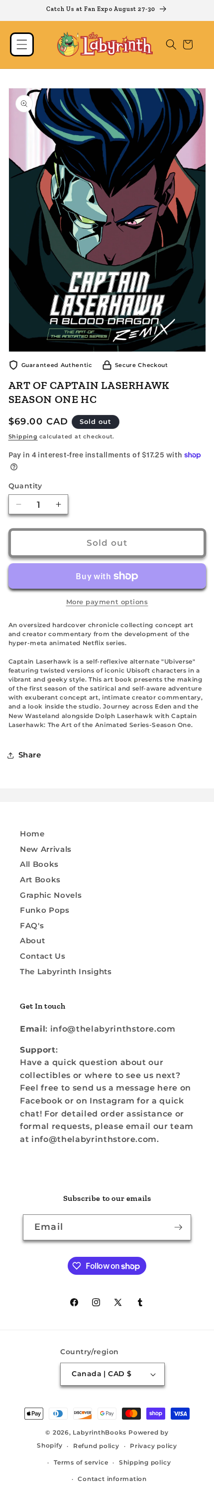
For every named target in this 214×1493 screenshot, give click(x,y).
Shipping (23, 436)
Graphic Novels (51, 895)
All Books (39, 864)
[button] (22, 44)
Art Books (40, 879)
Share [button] (29, 754)
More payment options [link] (107, 602)
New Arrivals (46, 849)
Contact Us (43, 956)
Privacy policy (153, 1446)
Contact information (112, 1479)
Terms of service (81, 1462)
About (32, 940)
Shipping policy (145, 1462)
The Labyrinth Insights (66, 971)
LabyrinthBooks (99, 1432)
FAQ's (32, 925)
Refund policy (96, 1446)
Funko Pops (45, 910)
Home (32, 833)
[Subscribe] (178, 1227)
